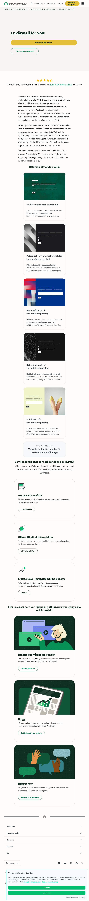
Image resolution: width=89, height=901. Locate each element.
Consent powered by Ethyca (74, 897)
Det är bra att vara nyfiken (31, 733)
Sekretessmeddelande (32, 882)
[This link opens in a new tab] (59, 863)
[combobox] (12, 863)
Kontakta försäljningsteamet (44, 3)
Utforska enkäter (28, 551)
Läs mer (24, 593)
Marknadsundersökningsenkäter (42, 9)
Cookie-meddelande (50, 882)
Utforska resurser (28, 668)
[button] (44, 826)
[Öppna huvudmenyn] (82, 3)
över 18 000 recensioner (61, 84)
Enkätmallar (21, 9)
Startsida (8, 9)
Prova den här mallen (43, 43)
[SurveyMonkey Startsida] (15, 3)
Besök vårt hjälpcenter (30, 797)
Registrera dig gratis (72, 3)
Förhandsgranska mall (25, 51)
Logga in (60, 3)
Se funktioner (26, 509)
